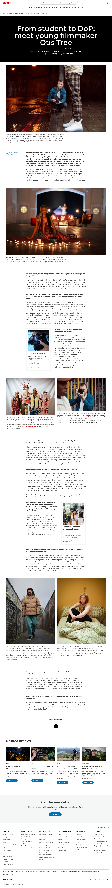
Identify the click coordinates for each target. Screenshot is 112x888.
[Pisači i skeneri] (70, 8)
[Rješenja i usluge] (83, 8)
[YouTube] (107, 879)
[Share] (56, 726)
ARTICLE (56, 22)
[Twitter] (103, 879)
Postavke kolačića (8, 874)
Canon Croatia (7, 879)
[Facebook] (90, 879)
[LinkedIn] (99, 879)
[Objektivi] (59, 8)
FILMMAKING (85, 763)
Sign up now (55, 814)
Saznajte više (12, 780)
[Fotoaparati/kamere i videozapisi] (51, 8)
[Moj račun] (107, 3)
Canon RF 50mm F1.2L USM (26, 263)
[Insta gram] (95, 879)
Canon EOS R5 (44, 261)
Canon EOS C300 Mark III (82, 417)
